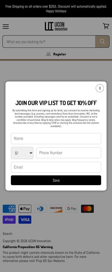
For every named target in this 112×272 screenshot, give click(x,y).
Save (56, 180)
